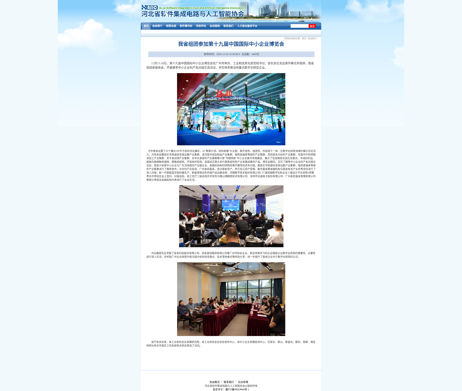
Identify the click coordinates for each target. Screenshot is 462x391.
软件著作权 (186, 26)
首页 (146, 26)
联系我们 (228, 26)
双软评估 (201, 26)
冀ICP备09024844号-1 (237, 389)
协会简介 (157, 26)
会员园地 (215, 26)
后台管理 (243, 382)
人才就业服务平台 (247, 26)
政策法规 (171, 26)
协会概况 (215, 382)
